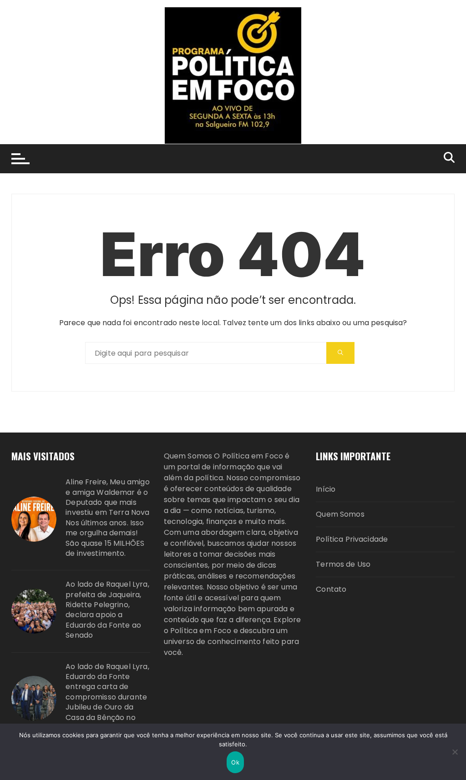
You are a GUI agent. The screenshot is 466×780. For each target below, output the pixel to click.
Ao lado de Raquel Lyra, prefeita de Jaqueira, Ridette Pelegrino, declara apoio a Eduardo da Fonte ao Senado (107, 609)
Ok (235, 762)
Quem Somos (340, 514)
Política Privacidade (352, 539)
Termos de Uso (343, 564)
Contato (331, 589)
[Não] (454, 751)
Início (325, 489)
